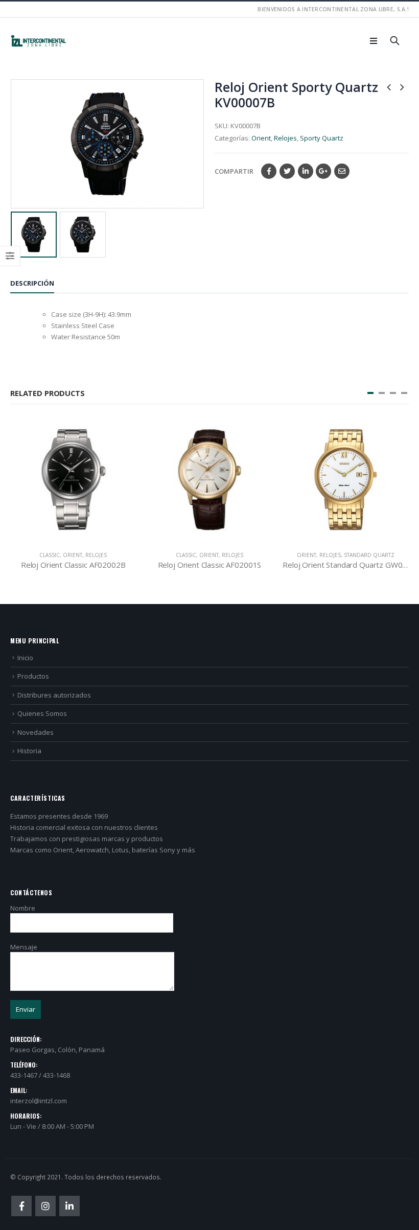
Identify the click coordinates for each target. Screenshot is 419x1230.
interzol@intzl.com (38, 1100)
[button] (370, 393)
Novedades (35, 732)
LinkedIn (305, 171)
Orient (261, 138)
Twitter (287, 171)
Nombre (22, 908)
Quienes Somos (42, 713)
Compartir (234, 171)
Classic (49, 555)
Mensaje (23, 946)
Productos (33, 676)
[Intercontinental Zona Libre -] (38, 41)
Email (342, 171)
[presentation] (12, 144)
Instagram (45, 1206)
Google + (323, 171)
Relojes (285, 138)
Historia (29, 750)
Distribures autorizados (54, 695)
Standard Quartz (369, 555)
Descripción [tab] (32, 283)
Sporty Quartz (321, 138)
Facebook (268, 171)
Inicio (25, 657)
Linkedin (69, 1206)
